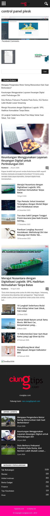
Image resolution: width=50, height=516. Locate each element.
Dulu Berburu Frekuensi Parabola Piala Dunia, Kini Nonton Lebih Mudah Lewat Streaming (24, 101)
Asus (3, 495)
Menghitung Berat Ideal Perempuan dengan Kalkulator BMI (31, 350)
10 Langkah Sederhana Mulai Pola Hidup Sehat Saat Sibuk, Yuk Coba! (22, 116)
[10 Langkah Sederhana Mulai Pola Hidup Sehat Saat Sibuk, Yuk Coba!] (8, 309)
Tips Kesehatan (7, 491)
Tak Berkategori (7, 470)
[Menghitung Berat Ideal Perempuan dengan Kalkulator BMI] (8, 351)
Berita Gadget (6, 482)
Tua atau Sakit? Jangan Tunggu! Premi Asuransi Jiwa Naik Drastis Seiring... (32, 218)
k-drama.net (31, 509)
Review (4, 474)
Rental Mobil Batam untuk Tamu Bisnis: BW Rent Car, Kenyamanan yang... (32, 322)
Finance (4, 487)
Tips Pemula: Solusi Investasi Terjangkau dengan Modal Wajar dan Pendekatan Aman (32, 204)
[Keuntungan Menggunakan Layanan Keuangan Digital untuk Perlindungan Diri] (25, 139)
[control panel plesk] (25, 28)
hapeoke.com (19, 509)
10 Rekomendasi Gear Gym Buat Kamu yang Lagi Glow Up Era (32, 335)
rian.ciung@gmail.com (31, 401)
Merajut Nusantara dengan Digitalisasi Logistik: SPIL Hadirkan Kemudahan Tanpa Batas (22, 109)
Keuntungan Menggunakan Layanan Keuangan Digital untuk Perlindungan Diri (22, 93)
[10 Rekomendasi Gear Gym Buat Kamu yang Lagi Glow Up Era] (8, 337)
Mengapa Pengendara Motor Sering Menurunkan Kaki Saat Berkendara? (25, 86)
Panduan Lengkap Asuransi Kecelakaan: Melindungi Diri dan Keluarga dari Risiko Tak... (32, 232)
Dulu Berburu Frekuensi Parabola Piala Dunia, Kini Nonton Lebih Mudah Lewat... (31, 448)
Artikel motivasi (7, 478)
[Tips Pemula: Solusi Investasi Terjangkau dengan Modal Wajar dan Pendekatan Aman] (8, 205)
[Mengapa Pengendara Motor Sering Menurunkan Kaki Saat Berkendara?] (8, 421)
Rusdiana (4, 168)
